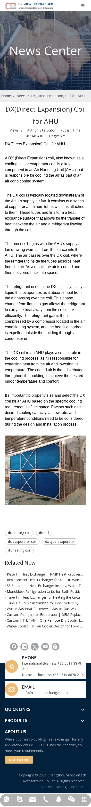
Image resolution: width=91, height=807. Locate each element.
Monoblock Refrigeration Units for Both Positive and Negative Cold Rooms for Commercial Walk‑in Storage (45, 591)
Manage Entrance (69, 786)
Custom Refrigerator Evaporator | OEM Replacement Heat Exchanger (45, 614)
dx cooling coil (19, 532)
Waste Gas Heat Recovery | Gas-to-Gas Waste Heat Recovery (45, 608)
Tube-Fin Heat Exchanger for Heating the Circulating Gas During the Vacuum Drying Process (45, 597)
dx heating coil (19, 550)
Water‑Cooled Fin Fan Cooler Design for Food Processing (45, 626)
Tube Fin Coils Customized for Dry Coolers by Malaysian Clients (45, 603)
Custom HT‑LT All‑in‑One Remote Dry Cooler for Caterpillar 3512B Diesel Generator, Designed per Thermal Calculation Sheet (45, 620)
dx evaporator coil (22, 541)
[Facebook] (14, 647)
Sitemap (47, 786)
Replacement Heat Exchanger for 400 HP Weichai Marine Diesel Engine (45, 579)
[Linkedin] (24, 647)
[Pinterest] (55, 647)
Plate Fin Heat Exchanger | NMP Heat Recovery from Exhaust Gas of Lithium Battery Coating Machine (45, 574)
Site (63, 136)
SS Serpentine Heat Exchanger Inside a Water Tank (45, 585)
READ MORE (19, 760)
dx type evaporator (60, 541)
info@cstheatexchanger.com (45, 692)
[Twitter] (35, 647)
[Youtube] (45, 647)
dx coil (44, 532)
